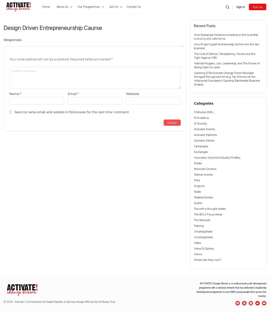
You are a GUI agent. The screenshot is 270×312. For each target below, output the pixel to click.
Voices (198, 254)
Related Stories (203, 197)
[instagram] (244, 303)
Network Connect (205, 169)
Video (197, 243)
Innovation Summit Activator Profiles (217, 157)
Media (198, 163)
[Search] (227, 7)
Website (132, 94)
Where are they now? (207, 260)
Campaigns (201, 146)
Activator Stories (204, 140)
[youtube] (264, 303)
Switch (198, 203)
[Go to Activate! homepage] (19, 6)
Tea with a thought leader (210, 208)
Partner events (203, 174)
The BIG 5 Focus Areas (208, 214)
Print (197, 180)
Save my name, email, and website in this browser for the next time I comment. (72, 112)
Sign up (257, 7)
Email (73, 94)
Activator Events (204, 129)
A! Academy (201, 118)
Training (199, 225)
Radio (197, 191)
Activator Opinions (205, 135)
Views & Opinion (204, 248)
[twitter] (257, 303)
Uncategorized (203, 237)
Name (15, 94)
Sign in (240, 7)
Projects (199, 186)
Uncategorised (203, 231)
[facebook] (237, 303)
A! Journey (200, 123)
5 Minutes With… (204, 112)
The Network (202, 220)
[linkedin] (251, 303)
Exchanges (201, 152)
